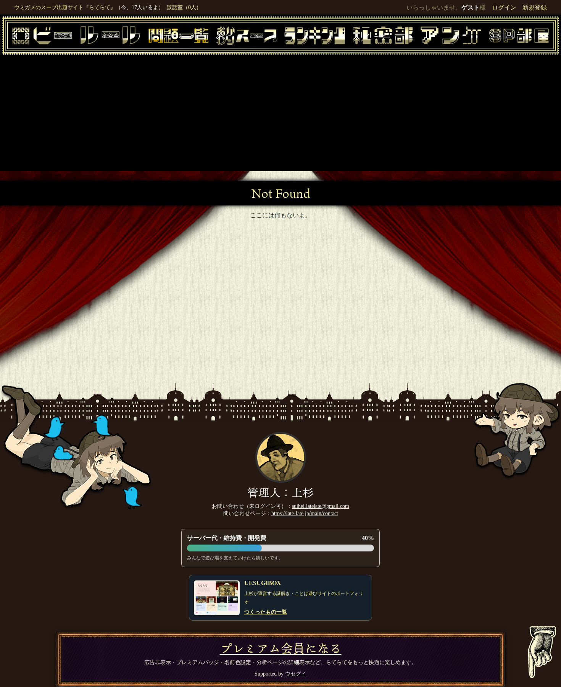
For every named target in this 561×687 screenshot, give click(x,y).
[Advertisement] (280, 111)
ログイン (504, 7)
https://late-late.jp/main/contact (304, 513)
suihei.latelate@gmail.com (320, 506)
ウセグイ (295, 674)
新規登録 (534, 7)
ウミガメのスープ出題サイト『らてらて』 (65, 7)
